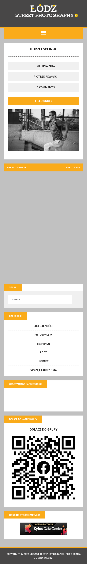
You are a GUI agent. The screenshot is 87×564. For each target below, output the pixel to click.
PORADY (44, 361)
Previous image (17, 167)
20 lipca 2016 (46, 66)
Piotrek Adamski (45, 76)
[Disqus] (43, 226)
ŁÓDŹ (43, 352)
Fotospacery (43, 335)
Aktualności (43, 326)
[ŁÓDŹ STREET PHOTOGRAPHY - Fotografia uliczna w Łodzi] (43, 11)
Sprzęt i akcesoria (43, 370)
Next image (73, 167)
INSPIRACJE (43, 343)
